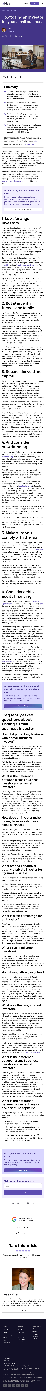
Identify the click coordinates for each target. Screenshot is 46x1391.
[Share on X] (18, 1203)
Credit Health (22, 1332)
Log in (35, 3)
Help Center (7, 1340)
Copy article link (24, 1228)
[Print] (33, 1203)
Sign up (23, 1193)
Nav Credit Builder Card (21, 1338)
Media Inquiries (8, 1335)
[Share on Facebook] (23, 1203)
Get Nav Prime (23, 706)
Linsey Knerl (12, 31)
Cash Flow (21, 1330)
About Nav (6, 1330)
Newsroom (6, 1332)
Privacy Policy (7, 1358)
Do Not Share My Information (12, 1363)
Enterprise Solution (35, 1337)
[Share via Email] (28, 1203)
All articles (23, 1311)
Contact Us (6, 1337)
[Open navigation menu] (41, 3)
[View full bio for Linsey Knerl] (23, 1279)
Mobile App (21, 1342)
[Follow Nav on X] (22, 1385)
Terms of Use (7, 1361)
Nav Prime (21, 1335)
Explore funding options (23, 209)
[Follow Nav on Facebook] (5, 1385)
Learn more (23, 1170)
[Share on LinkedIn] (12, 1203)
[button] (17, 1251)
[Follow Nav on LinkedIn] (26, 1385)
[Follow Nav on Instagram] (9, 1385)
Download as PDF (24, 1233)
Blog (15, 10)
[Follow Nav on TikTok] (18, 1385)
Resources (5, 10)
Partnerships (36, 1334)
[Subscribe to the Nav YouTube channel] (13, 1385)
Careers (34, 1331)
